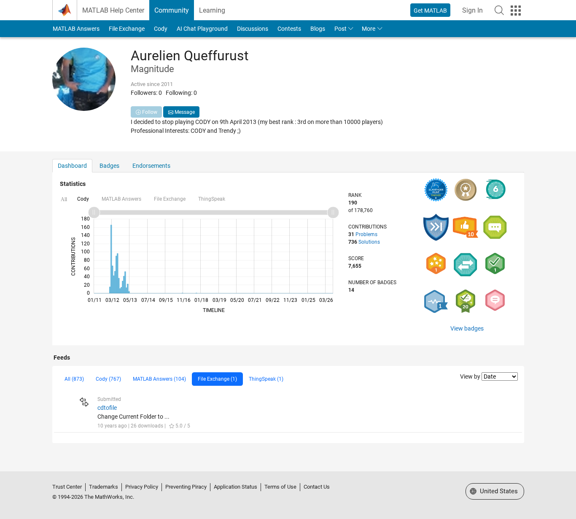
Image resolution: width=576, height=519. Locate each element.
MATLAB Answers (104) (159, 379)
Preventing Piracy (186, 487)
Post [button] (340, 28)
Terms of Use (280, 487)
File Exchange (127, 28)
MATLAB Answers (76, 28)
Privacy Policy (141, 487)
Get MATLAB (430, 10)
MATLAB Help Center (113, 10)
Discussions (252, 28)
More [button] (368, 28)
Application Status (235, 487)
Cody (160, 28)
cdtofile (107, 407)
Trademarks (103, 487)
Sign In (472, 10)
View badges (467, 328)
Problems (366, 234)
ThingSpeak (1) (266, 379)
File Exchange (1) (217, 379)
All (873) (74, 379)
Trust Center (67, 487)
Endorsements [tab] (151, 165)
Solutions (369, 242)
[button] (499, 10)
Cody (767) (108, 379)
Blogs (317, 28)
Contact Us (317, 487)
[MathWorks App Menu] (516, 10)
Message (184, 112)
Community (171, 10)
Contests (289, 28)
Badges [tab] (109, 165)
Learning (212, 10)
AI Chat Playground (202, 28)
